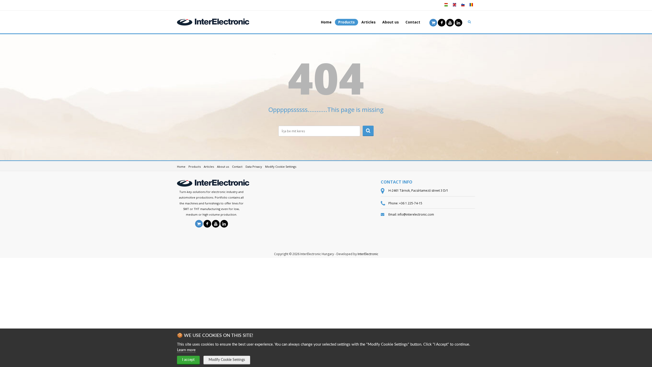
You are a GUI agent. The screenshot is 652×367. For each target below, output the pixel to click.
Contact (412, 22)
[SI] (463, 6)
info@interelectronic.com (416, 214)
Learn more (186, 350)
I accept (188, 360)
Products (346, 22)
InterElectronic (368, 254)
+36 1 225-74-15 (410, 203)
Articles (368, 22)
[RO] (471, 6)
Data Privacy (254, 166)
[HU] (446, 6)
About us (390, 22)
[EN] (454, 6)
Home (326, 22)
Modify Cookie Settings (227, 360)
